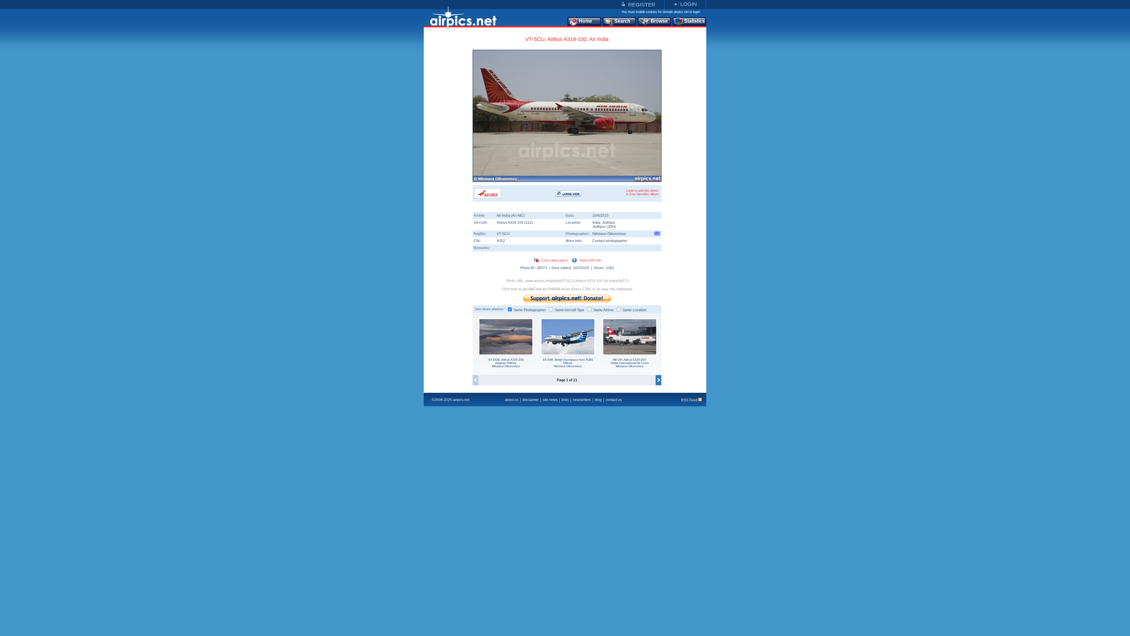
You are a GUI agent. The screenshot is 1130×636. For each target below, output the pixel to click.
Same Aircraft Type (569, 310)
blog (598, 400)
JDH (611, 227)
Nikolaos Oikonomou (609, 234)
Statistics (694, 21)
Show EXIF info (590, 260)
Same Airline (603, 310)
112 (528, 223)
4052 (501, 241)
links (565, 400)
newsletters (582, 400)
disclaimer (530, 400)
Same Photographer (530, 310)
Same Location (634, 310)
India (596, 223)
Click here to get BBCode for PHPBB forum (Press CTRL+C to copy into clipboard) (567, 289)
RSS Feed (689, 400)
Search (622, 21)
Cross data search (554, 260)
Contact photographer (609, 241)
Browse (659, 21)
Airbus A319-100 (510, 223)
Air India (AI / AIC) (511, 215)
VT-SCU (503, 234)
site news (550, 400)
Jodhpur (608, 223)
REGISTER (641, 5)
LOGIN (688, 4)
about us (512, 400)
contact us (614, 400)
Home (585, 21)
